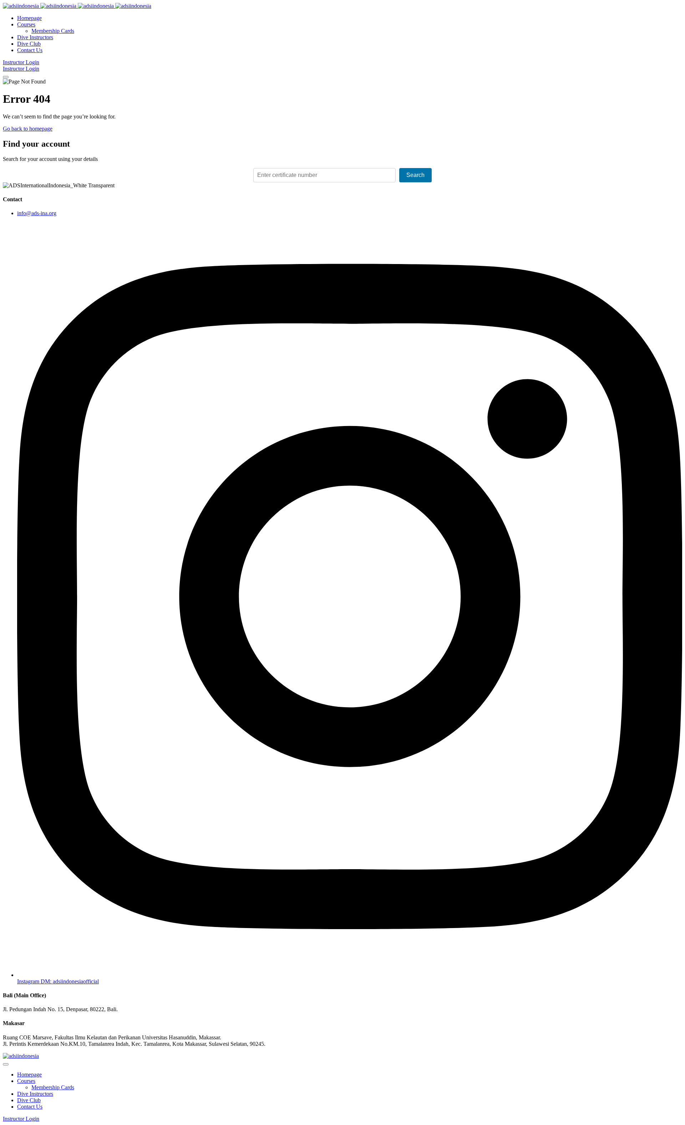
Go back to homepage (27, 129)
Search (415, 175)
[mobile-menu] (6, 77)
